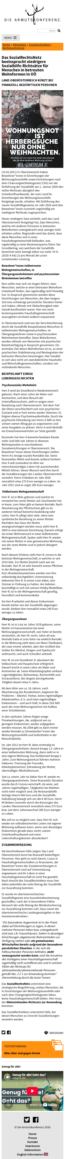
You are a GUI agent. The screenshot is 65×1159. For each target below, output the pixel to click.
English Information (30, 1155)
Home (6, 45)
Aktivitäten (19, 45)
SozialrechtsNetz (39, 45)
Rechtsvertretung (13, 48)
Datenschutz (32, 1150)
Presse (32, 1138)
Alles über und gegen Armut (22, 1053)
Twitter (3, 1032)
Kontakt (32, 1142)
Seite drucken (56, 1032)
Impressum (32, 1146)
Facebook (9, 1032)
